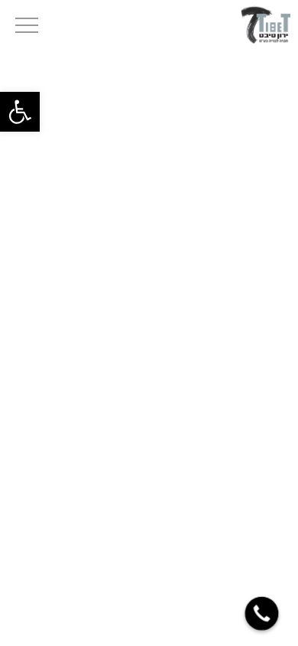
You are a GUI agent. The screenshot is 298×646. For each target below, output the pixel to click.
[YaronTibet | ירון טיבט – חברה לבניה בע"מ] (265, 23)
